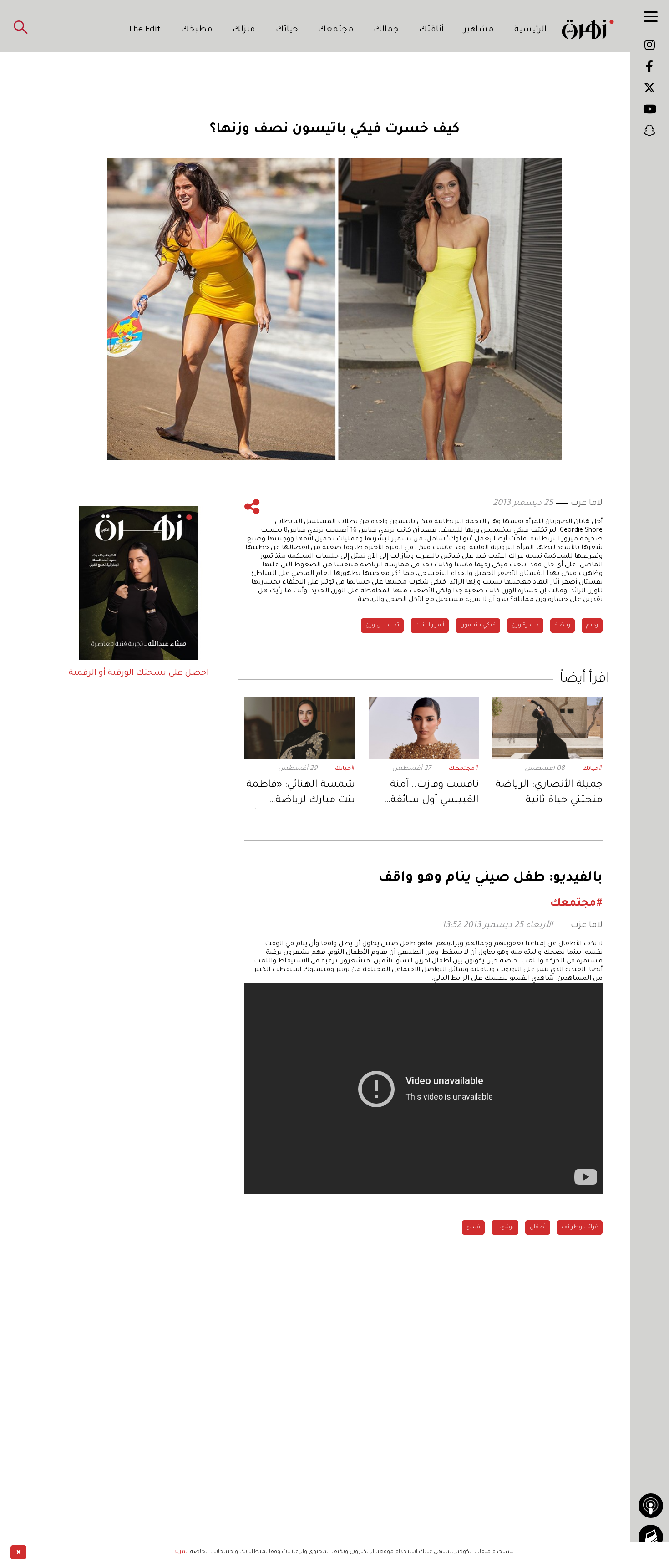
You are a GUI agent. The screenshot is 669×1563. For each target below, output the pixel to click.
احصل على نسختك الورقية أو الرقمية (139, 673)
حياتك (287, 30)
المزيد (181, 1552)
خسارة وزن (525, 625)
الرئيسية (530, 30)
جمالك (386, 30)
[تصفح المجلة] (651, 1537)
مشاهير (479, 30)
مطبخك (197, 30)
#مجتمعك (464, 769)
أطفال (538, 1227)
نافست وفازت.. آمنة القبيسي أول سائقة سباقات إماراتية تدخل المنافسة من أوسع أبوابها (430, 794)
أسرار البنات (429, 625)
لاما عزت (587, 503)
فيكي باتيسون (478, 625)
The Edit (144, 30)
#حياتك (593, 769)
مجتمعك (336, 30)
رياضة (562, 625)
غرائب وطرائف (580, 1227)
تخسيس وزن (382, 625)
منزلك (244, 30)
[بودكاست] (651, 1505)
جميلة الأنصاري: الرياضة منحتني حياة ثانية (549, 793)
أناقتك (431, 30)
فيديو (473, 1227)
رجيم (592, 625)
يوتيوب (505, 1227)
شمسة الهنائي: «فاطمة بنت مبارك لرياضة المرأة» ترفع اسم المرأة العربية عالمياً (300, 794)
